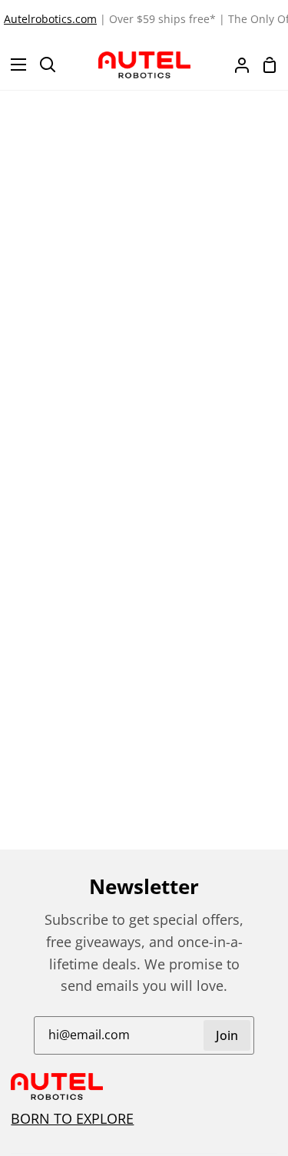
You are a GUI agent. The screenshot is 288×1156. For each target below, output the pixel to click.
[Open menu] (14, 64)
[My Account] (236, 64)
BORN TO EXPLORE (72, 1118)
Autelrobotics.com (50, 19)
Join (227, 1035)
